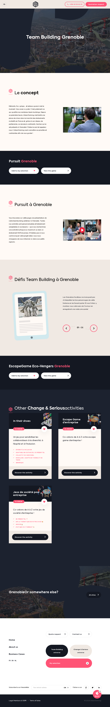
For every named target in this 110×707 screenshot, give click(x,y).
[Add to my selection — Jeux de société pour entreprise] (44, 502)
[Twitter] (92, 687)
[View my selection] (97, 694)
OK (65, 687)
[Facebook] (86, 687)
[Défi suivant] (93, 328)
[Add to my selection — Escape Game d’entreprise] (94, 429)
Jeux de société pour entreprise (26, 493)
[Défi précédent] (66, 328)
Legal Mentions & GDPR (17, 701)
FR (10, 660)
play (82, 230)
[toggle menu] (4, 4)
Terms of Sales (35, 701)
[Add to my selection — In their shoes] (44, 429)
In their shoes (21, 421)
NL (15, 660)
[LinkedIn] (99, 687)
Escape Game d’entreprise (71, 421)
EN (13, 660)
